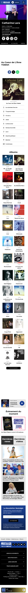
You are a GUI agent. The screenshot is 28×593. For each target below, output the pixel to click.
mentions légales (6, 527)
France (13, 31)
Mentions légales (11, 573)
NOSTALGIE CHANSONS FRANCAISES (14, 403)
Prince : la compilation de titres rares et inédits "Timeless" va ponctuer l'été (13, 460)
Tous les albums (13, 368)
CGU (18, 573)
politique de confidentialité (15, 527)
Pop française (6, 34)
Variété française (15, 32)
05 (8, 26)
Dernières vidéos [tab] (19, 440)
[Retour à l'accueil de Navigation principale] (6, 2)
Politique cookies (13, 575)
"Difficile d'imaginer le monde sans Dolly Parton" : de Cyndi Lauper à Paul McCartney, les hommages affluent (13, 497)
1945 (11, 26)
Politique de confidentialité (9, 576)
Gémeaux (7, 29)
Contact (17, 571)
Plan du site (10, 571)
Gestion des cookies (13, 578)
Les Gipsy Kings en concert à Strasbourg (12, 432)
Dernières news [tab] (7, 440)
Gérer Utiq (20, 576)
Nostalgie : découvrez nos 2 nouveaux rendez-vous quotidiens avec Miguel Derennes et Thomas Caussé (13, 478)
